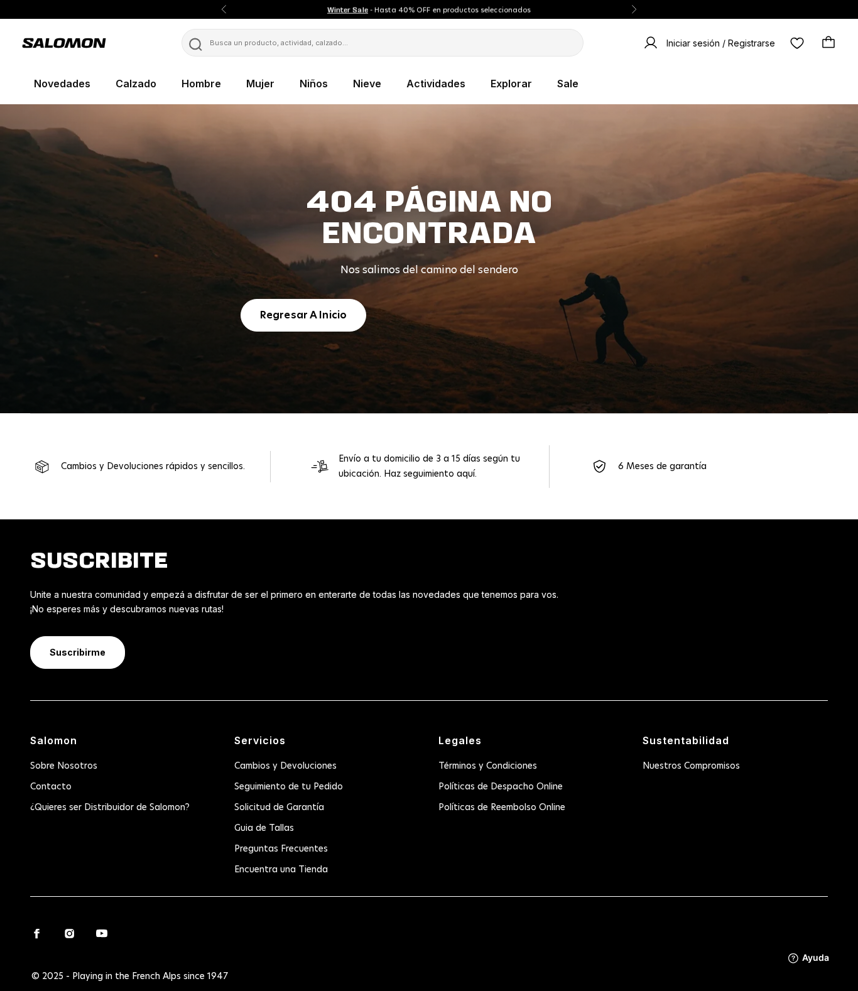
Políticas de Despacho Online (500, 787)
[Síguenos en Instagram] (69, 933)
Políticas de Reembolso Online (501, 807)
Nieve (367, 83)
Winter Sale (347, 9)
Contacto (51, 787)
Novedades (62, 83)
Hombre (201, 83)
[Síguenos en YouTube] (101, 933)
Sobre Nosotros (63, 766)
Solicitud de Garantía (279, 807)
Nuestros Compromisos (691, 766)
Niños (314, 83)
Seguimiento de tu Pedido (288, 787)
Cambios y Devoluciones (285, 766)
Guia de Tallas (264, 828)
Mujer (260, 83)
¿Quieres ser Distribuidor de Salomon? (110, 807)
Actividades (435, 83)
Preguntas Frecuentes (281, 849)
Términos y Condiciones (487, 766)
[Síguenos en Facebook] (36, 933)
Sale (567, 83)
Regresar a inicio (303, 315)
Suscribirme (78, 652)
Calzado (136, 83)
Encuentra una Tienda (281, 869)
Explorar (511, 83)
